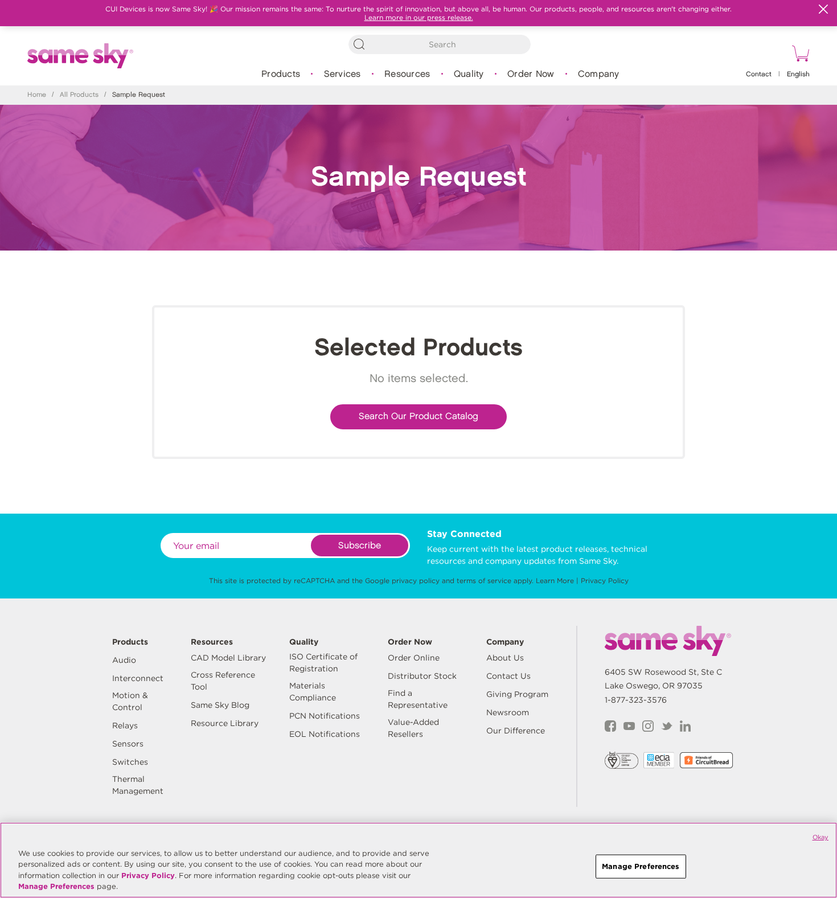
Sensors (127, 743)
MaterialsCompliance (312, 691)
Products (280, 74)
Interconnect (137, 678)
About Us (505, 657)
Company (598, 74)
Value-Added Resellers (413, 728)
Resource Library (225, 723)
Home (36, 95)
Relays (125, 725)
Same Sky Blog (220, 705)
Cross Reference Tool (223, 680)
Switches (130, 761)
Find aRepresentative (418, 699)
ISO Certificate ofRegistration (323, 662)
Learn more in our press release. (418, 17)
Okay (820, 837)
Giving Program (517, 694)
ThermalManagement (137, 785)
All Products (79, 95)
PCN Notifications (324, 715)
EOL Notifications (324, 734)
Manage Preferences (56, 886)
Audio (124, 660)
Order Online (414, 657)
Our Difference (515, 730)
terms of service (484, 580)
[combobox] (439, 44)
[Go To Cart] (799, 55)
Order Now (530, 74)
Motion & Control (130, 701)
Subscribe (359, 546)
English (798, 74)
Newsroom (507, 712)
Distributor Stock (422, 675)
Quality (469, 74)
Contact (759, 74)
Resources (407, 74)
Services (342, 74)
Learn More (555, 580)
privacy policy (416, 580)
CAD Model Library (228, 657)
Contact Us (508, 675)
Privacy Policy (605, 580)
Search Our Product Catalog (418, 416)
